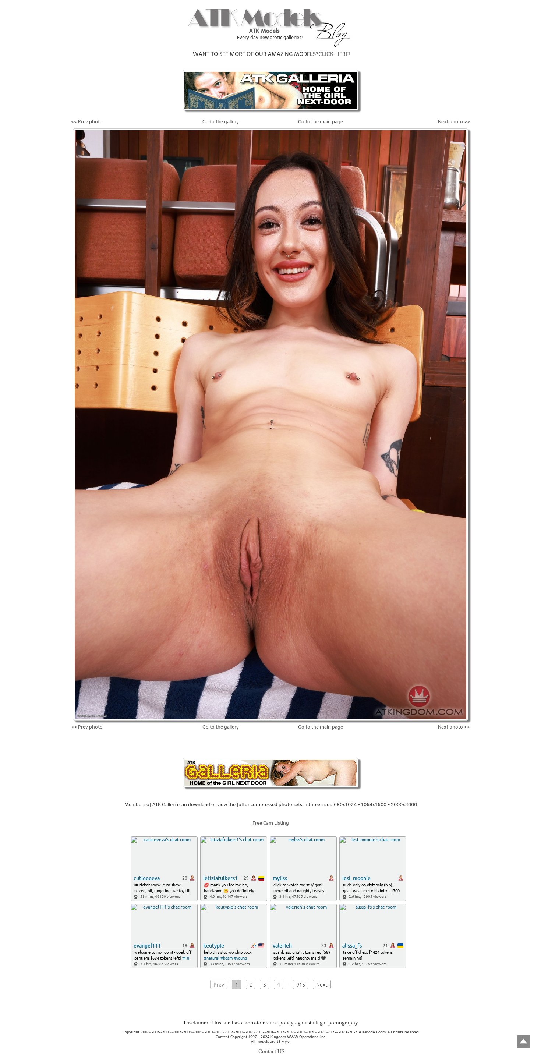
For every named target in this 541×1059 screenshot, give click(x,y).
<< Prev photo (87, 121)
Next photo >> (454, 121)
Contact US (271, 1051)
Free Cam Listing (270, 823)
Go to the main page (320, 121)
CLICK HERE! (334, 54)
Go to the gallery (220, 121)
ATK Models (264, 31)
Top (523, 1041)
